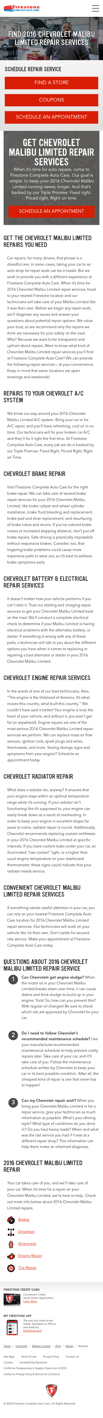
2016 (58, 1346)
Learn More (30, 1301)
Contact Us (72, 1357)
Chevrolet (21, 1346)
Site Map (9, 1357)
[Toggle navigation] (95, 8)
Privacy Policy (51, 1357)
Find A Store (51, 82)
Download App (32, 1331)
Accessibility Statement (33, 1362)
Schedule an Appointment (51, 117)
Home (7, 1346)
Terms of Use (28, 1357)
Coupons (51, 100)
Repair (70, 1346)
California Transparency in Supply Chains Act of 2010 (35, 1368)
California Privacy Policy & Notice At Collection (32, 1374)
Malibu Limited (41, 1346)
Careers (8, 1362)
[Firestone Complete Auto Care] (22, 8)
